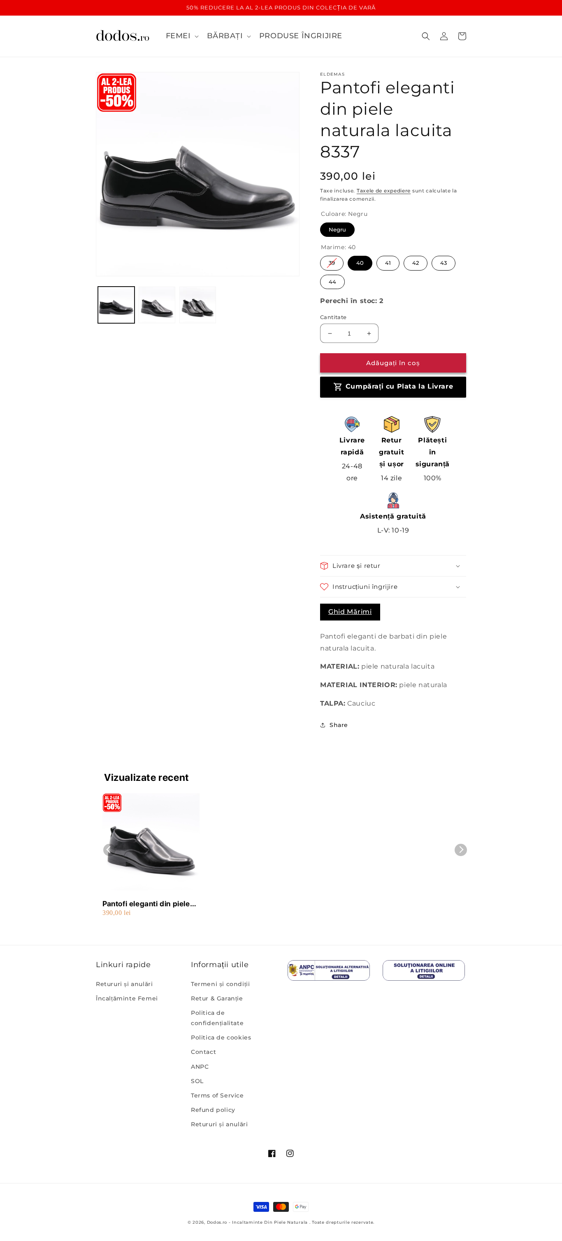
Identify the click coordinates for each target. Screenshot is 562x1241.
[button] (181, 36)
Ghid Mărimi (350, 612)
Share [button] (339, 725)
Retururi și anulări (124, 984)
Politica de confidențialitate (217, 1018)
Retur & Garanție (217, 998)
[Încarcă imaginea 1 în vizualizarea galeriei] (116, 305)
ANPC (200, 1066)
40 (360, 261)
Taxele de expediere (384, 191)
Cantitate (333, 317)
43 (443, 261)
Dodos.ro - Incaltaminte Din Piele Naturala (257, 1222)
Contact (203, 1052)
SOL (197, 1081)
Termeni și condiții (220, 984)
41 (388, 261)
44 (332, 280)
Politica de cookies (221, 1037)
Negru (337, 227)
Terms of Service (217, 1095)
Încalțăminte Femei (127, 998)
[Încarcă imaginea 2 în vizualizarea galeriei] (157, 305)
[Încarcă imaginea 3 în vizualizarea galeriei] (197, 305)
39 (331, 261)
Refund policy (213, 1110)
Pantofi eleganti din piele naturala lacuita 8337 (146, 904)
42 (415, 261)
